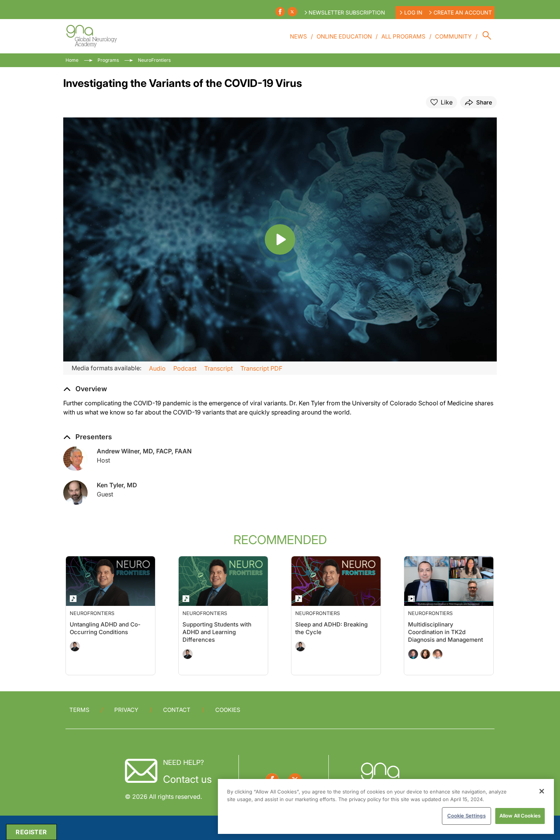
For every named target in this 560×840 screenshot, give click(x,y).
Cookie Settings (466, 816)
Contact (176, 709)
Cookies (227, 709)
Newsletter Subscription (347, 12)
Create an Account (463, 12)
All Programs (403, 36)
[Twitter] (292, 11)
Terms (79, 709)
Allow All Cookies (520, 816)
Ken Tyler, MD (117, 485)
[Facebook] (280, 11)
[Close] (541, 791)
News (298, 36)
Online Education (344, 36)
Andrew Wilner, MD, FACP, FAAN (144, 451)
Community (453, 36)
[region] (386, 806)
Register (31, 832)
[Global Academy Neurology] (91, 36)
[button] (85, 389)
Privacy (126, 709)
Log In (413, 12)
